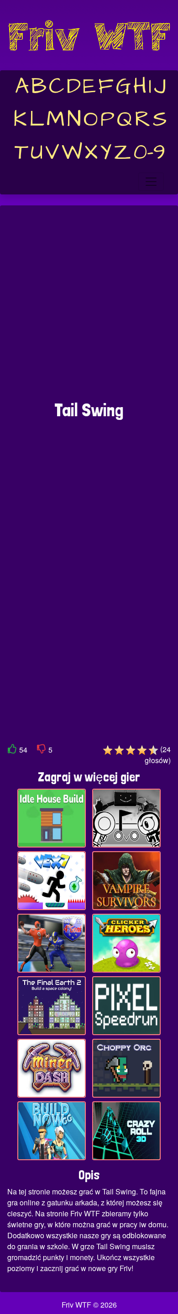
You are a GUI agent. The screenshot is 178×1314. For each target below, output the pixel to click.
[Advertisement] (89, 308)
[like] (12, 750)
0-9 (149, 152)
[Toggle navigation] (151, 182)
